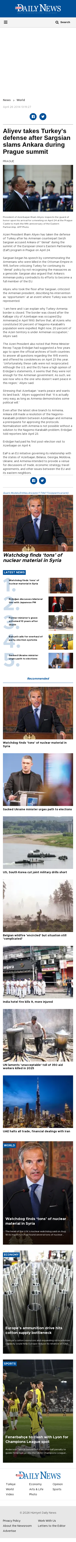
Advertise (9, 1531)
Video (10, 1494)
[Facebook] (33, 116)
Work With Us (47, 1521)
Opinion (58, 1484)
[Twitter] (42, 116)
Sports (57, 1489)
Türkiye (11, 1484)
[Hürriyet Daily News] (38, 8)
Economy (35, 1484)
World (21, 100)
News (7, 100)
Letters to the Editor (51, 1526)
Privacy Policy (11, 1521)
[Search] (57, 22)
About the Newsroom (17, 1526)
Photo (33, 1494)
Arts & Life (36, 1489)
